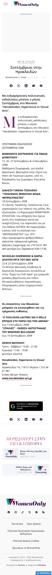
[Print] (41, 86)
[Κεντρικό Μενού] (5, 4)
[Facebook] (11, 86)
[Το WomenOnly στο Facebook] (9, 512)
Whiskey (42, 565)
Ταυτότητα (17, 523)
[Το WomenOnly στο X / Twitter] (29, 512)
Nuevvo (21, 565)
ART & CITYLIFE (26, 61)
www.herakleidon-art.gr (17, 378)
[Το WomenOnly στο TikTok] (22, 512)
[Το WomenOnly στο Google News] (36, 512)
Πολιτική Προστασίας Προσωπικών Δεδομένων (26, 532)
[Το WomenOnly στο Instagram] (15, 512)
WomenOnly (26, 503)
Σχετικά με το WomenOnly (26, 547)
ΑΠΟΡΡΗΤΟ (45, 573)
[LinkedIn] (26, 86)
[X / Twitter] (18, 86)
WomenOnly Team (15, 77)
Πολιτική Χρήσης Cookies (26, 540)
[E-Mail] (33, 86)
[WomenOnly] (26, 4)
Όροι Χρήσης (34, 523)
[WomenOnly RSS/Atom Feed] (43, 512)
